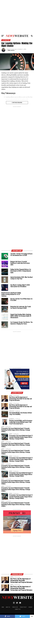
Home (3, 607)
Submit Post (18, 609)
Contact (30, 607)
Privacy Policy (23, 607)
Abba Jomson (11, 50)
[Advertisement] (17, 17)
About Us (8, 607)
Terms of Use (15, 607)
